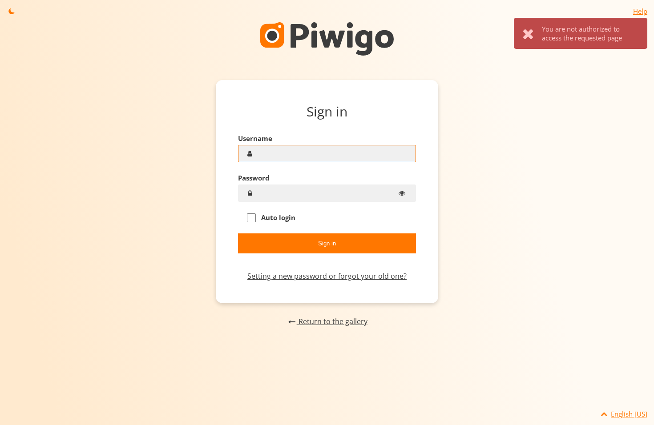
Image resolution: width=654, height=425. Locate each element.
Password (254, 177)
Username (255, 138)
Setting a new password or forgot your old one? (327, 276)
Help (640, 11)
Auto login (277, 217)
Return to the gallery (332, 321)
